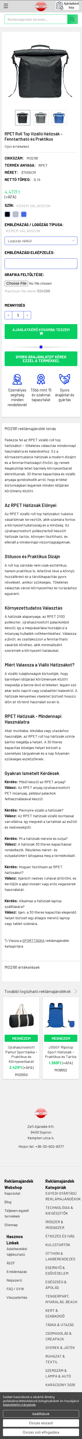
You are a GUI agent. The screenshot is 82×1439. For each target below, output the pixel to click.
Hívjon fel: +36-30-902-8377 (41, 1146)
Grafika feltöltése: (24, 274)
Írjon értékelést (17, 146)
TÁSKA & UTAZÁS (59, 1324)
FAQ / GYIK (15, 1288)
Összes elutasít (41, 1423)
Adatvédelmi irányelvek (19, 1405)
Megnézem (21, 1038)
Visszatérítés (17, 1297)
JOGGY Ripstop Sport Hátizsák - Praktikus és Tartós (61, 1052)
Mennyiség (15, 305)
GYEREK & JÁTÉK (60, 1347)
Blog (7, 1201)
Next (75, 991)
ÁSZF (11, 1263)
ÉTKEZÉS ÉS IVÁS (59, 1236)
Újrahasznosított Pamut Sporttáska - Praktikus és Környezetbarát (21, 1054)
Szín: (28, 205)
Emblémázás (17, 1271)
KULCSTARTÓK (57, 1244)
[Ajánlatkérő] (69, 5)
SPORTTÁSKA (33, 940)
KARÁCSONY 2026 (60, 1384)
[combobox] (41, 19)
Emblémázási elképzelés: (29, 252)
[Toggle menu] (6, 6)
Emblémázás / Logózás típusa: (34, 227)
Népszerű (14, 1280)
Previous (69, 991)
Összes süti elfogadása (41, 1432)
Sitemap (11, 1224)
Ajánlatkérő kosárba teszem (41, 329)
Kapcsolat (12, 1193)
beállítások (41, 1414)
